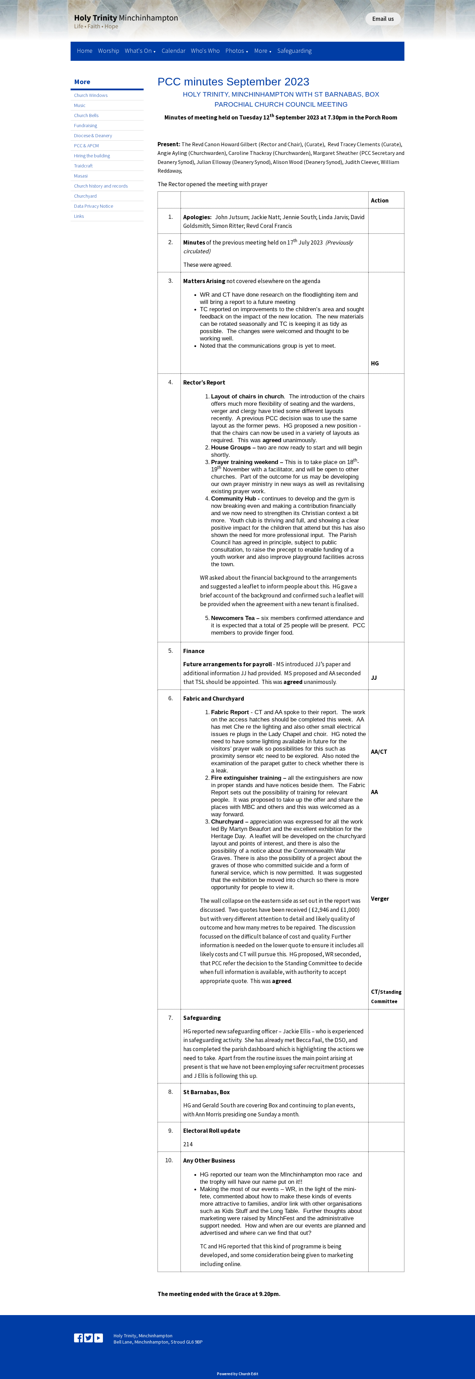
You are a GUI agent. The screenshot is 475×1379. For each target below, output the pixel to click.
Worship (108, 51)
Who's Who (205, 51)
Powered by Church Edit (237, 1373)
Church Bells (86, 115)
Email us (383, 19)
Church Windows (90, 95)
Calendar (173, 51)
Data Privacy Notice (93, 206)
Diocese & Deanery (93, 135)
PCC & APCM (86, 145)
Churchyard (85, 196)
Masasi (81, 176)
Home (84, 51)
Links (79, 216)
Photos (234, 51)
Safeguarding (294, 51)
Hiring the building (92, 155)
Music (80, 105)
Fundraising (85, 125)
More (260, 51)
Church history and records (101, 186)
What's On (138, 51)
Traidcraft (83, 166)
